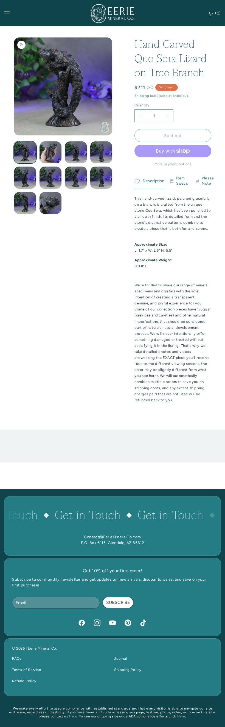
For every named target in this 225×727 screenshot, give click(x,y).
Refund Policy (24, 681)
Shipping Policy (128, 670)
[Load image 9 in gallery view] (25, 203)
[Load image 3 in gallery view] (75, 152)
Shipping (141, 96)
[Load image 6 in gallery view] (50, 177)
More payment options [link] (172, 164)
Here (181, 716)
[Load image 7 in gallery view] (75, 177)
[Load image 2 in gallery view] (50, 152)
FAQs (16, 658)
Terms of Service (26, 670)
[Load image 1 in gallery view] (25, 152)
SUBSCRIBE (118, 602)
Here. (73, 716)
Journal (120, 658)
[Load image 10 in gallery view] (50, 203)
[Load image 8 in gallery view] (101, 177)
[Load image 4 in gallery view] (101, 152)
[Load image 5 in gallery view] (25, 177)
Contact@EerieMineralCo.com (112, 537)
